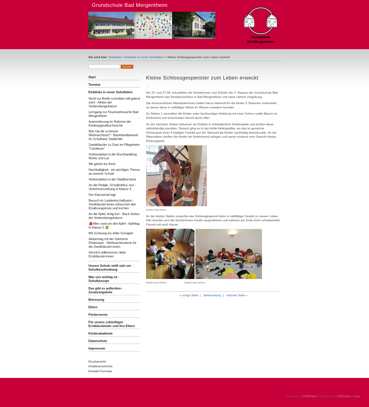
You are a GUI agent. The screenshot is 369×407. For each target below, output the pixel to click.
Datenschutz (97, 341)
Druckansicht (97, 361)
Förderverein (98, 314)
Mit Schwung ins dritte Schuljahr (111, 233)
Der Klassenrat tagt (102, 194)
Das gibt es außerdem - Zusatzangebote (105, 290)
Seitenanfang (212, 295)
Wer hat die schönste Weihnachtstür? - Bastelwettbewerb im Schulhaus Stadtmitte (113, 135)
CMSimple (310, 396)
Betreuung (96, 299)
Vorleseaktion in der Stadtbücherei (112, 179)
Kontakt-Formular (100, 371)
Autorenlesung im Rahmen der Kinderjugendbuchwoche (110, 123)
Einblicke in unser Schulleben (144, 57)
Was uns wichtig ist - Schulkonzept (103, 279)
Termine (94, 84)
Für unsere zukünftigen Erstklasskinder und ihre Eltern (111, 324)
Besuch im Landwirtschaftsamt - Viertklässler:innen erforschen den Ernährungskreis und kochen (112, 204)
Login (356, 396)
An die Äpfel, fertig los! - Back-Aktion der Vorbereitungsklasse (114, 216)
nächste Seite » (236, 295)
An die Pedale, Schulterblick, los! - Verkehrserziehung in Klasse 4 (112, 187)
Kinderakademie (100, 333)
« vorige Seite (189, 295)
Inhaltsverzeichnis (100, 366)
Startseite (114, 57)
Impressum (96, 348)
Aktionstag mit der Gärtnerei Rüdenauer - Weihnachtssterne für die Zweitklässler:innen (112, 242)
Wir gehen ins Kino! (102, 164)
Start (92, 77)
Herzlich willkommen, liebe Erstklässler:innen (107, 254)
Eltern (92, 307)
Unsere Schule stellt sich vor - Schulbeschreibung (110, 267)
